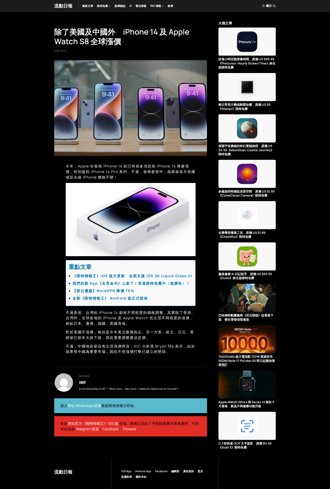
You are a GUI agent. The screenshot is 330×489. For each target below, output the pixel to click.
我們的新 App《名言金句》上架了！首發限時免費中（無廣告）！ (131, 283)
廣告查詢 (188, 471)
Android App (143, 471)
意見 (200, 471)
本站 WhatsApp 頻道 (84, 405)
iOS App (126, 471)
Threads (129, 428)
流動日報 (63, 5)
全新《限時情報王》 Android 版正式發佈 (110, 298)
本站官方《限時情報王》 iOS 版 (93, 423)
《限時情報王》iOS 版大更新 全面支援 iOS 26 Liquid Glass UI (132, 275)
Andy (82, 382)
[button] (269, 6)
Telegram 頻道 (87, 428)
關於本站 (141, 476)
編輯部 (175, 471)
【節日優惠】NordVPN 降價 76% (103, 290)
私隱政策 (126, 476)
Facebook (111, 428)
